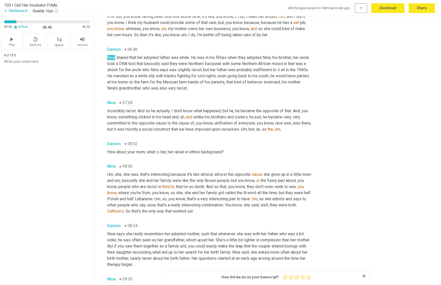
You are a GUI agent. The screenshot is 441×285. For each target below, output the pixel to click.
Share (422, 8)
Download (387, 8)
